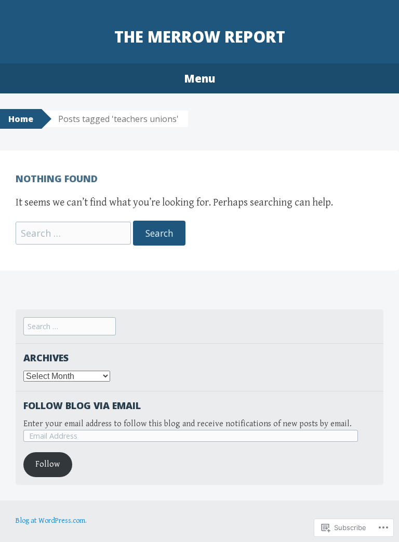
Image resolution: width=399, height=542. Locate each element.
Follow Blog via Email (82, 405)
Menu (199, 78)
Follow (47, 464)
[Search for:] (74, 234)
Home (20, 119)
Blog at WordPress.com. (51, 521)
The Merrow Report (199, 36)
